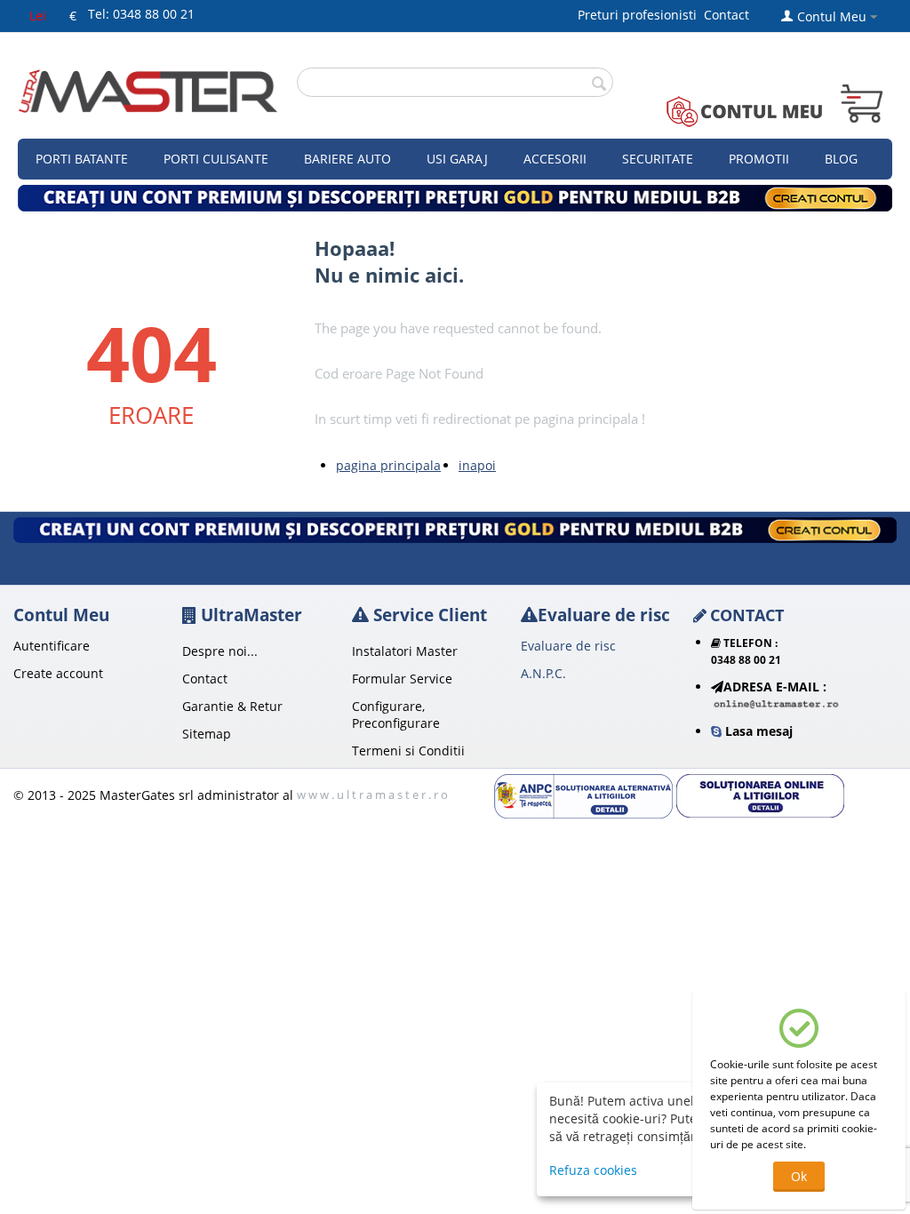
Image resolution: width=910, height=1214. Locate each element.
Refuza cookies (593, 1170)
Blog (841, 158)
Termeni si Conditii (408, 750)
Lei (37, 15)
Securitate (657, 158)
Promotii (759, 158)
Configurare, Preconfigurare (396, 714)
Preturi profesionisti (641, 14)
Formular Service (402, 678)
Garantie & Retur (232, 706)
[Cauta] (600, 83)
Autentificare (51, 645)
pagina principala (388, 465)
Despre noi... (220, 651)
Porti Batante (82, 158)
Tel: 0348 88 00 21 (141, 13)
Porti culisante (216, 158)
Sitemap (206, 733)
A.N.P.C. (543, 673)
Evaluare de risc (568, 645)
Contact (726, 14)
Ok (799, 1176)
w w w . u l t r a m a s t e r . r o (372, 795)
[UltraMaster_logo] (148, 89)
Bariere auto (347, 158)
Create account (58, 673)
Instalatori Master (405, 651)
